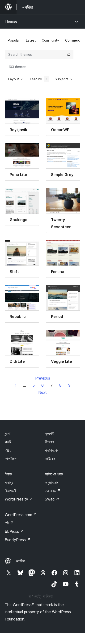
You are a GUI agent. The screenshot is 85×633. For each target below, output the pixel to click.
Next (42, 392)
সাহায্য (9, 482)
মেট (9, 523)
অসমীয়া (20, 561)
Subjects (61, 79)
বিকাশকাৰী (11, 490)
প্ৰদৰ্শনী (49, 433)
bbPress (14, 531)
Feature (38, 79)
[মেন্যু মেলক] (77, 7)
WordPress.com (21, 514)
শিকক (8, 474)
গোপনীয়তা (11, 458)
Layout (13, 79)
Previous (42, 378)
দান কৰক (52, 490)
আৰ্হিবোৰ (50, 458)
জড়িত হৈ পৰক (54, 474)
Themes (11, 21)
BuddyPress (17, 539)
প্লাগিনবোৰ (51, 450)
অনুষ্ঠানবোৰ (51, 482)
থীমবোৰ (49, 442)
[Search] (68, 54)
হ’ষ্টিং (8, 450)
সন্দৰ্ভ (7, 433)
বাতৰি (8, 442)
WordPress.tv (19, 499)
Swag (52, 499)
